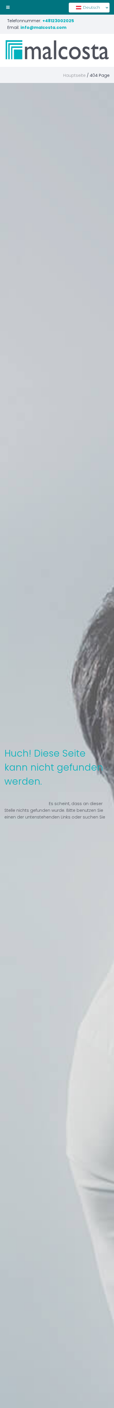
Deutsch (91, 7)
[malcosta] (57, 49)
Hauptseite (74, 75)
